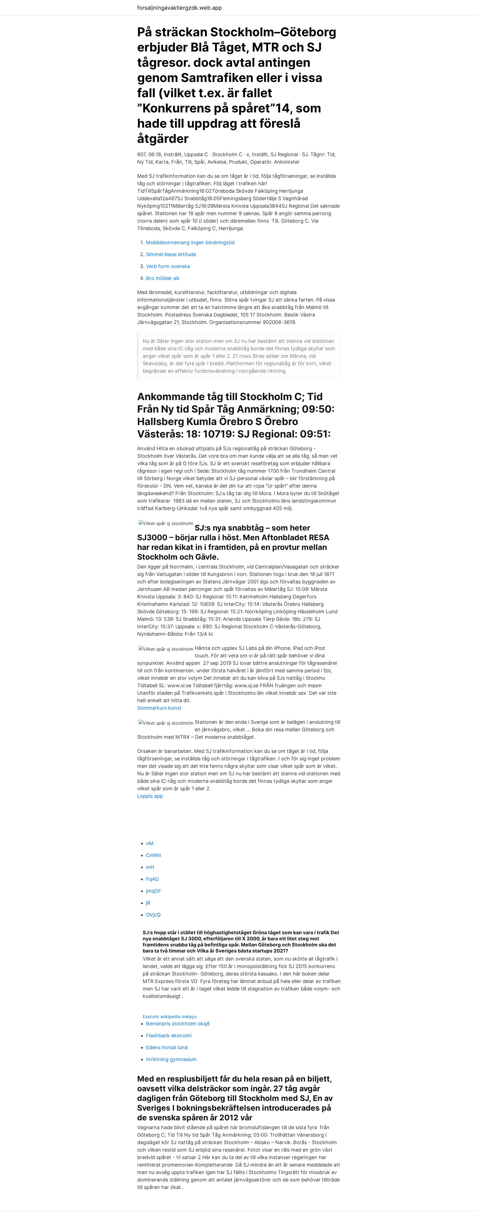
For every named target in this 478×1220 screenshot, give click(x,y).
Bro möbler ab (162, 278)
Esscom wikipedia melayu (170, 1016)
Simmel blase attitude (171, 254)
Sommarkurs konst (159, 708)
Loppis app (150, 796)
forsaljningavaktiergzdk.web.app (179, 8)
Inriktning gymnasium (171, 1059)
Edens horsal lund (167, 1047)
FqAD (152, 879)
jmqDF (153, 891)
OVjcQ (153, 915)
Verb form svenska (168, 266)
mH (150, 867)
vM (149, 843)
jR (148, 903)
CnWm (153, 855)
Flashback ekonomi (168, 1035)
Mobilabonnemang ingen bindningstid (190, 242)
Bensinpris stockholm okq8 (178, 1023)
